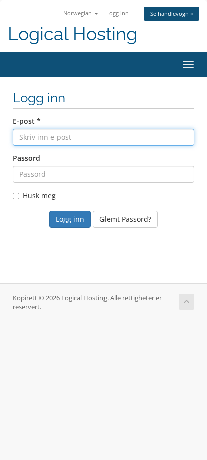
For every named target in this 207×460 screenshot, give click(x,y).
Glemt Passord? (125, 219)
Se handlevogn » (171, 13)
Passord (26, 158)
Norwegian (78, 13)
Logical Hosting (72, 34)
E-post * (27, 121)
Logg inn (117, 13)
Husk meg (39, 195)
